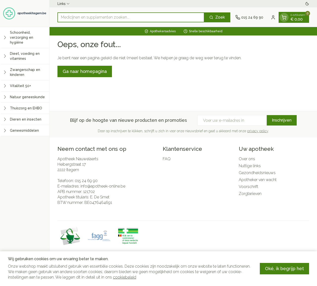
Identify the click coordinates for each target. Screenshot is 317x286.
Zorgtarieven (250, 193)
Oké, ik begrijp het (284, 268)
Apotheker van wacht (258, 179)
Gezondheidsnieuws (257, 172)
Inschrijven (281, 120)
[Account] (273, 17)
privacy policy (257, 131)
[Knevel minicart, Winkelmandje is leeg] (284, 17)
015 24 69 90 (86, 180)
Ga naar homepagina (85, 71)
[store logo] (24, 13)
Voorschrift (248, 186)
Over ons (247, 159)
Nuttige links (250, 165)
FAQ (167, 159)
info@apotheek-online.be (102, 186)
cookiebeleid (124, 277)
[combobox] (130, 17)
